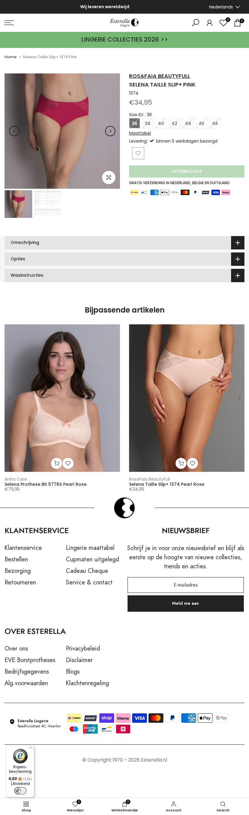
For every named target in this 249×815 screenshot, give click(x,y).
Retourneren (20, 583)
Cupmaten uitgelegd (92, 559)
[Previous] (14, 131)
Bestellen (16, 559)
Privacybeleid (83, 649)
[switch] (20, 790)
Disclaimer (79, 660)
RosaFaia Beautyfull (159, 76)
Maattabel (140, 133)
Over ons (16, 649)
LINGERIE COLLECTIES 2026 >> (124, 39)
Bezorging (18, 571)
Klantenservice (23, 548)
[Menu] (30, 749)
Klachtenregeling (87, 683)
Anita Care (16, 479)
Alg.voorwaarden (26, 683)
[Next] (110, 131)
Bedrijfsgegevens (27, 672)
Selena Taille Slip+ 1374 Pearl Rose (166, 484)
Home (11, 57)
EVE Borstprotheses (30, 660)
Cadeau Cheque (87, 571)
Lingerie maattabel (90, 548)
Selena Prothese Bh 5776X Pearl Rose (46, 484)
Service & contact (89, 583)
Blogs (73, 672)
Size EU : (140, 115)
